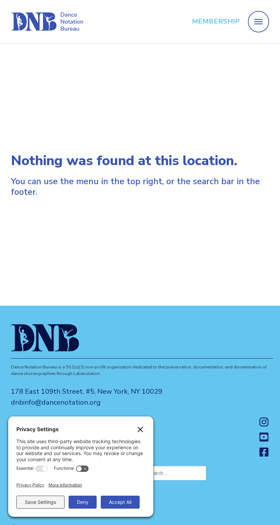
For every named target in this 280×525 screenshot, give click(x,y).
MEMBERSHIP (216, 21)
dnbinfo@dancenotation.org (55, 402)
